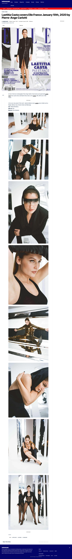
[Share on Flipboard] (8, 25)
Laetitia (36, 103)
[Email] (11, 25)
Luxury (35, 8)
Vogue (4, 8)
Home (2, 9)
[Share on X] (6, 25)
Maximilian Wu (5, 21)
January (34, 95)
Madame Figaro (40, 8)
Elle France (19, 537)
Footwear (46, 8)
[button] (67, 4)
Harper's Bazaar (23, 8)
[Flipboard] (68, 8)
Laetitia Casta (6, 9)
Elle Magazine (9, 8)
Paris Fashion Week (16, 8)
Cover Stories (4, 11)
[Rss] (69, 8)
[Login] (65, 3)
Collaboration (30, 8)
